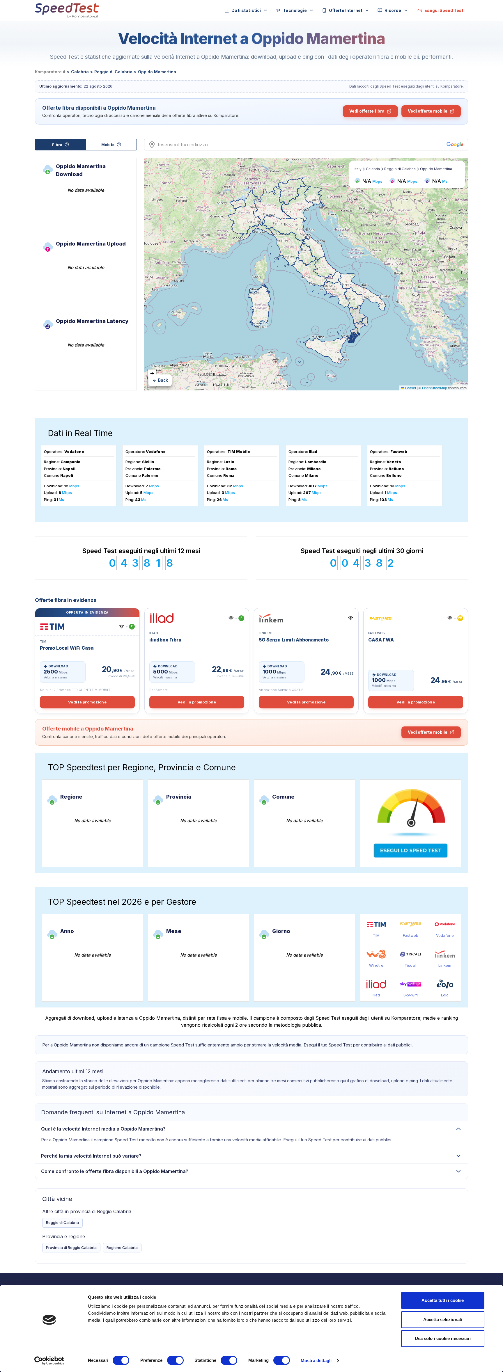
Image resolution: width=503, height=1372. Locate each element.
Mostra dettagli (316, 1360)
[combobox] (301, 144)
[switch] (175, 1360)
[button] (152, 373)
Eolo (445, 995)
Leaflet (410, 387)
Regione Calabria (122, 1247)
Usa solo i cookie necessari (443, 1338)
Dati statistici (246, 10)
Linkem (444, 965)
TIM (376, 935)
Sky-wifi (410, 995)
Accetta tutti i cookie (442, 1300)
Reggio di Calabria (62, 1222)
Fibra (57, 144)
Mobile (107, 144)
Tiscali (411, 965)
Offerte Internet (345, 10)
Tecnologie (295, 10)
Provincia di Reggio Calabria (71, 1247)
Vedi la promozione (87, 702)
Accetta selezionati (442, 1319)
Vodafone (445, 935)
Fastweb (410, 935)
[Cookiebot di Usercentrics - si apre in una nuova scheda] (49, 1360)
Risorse (393, 10)
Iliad (376, 995)
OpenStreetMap (434, 387)
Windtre (376, 965)
